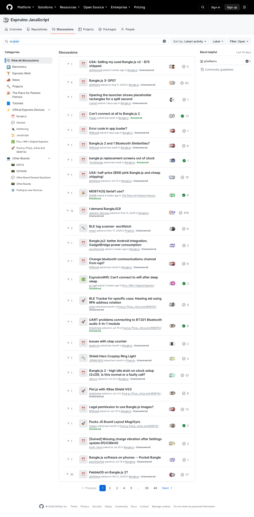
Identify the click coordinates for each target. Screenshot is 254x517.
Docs (134, 506)
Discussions (65, 29)
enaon (92, 230)
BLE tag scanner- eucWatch (110, 226)
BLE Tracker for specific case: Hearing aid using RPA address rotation (125, 300)
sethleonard (95, 70)
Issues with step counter (108, 341)
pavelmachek (96, 249)
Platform (24, 7)
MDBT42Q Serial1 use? (106, 191)
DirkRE (93, 195)
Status (108, 506)
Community (121, 506)
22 (187, 375)
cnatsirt (93, 103)
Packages (109, 29)
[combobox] (85, 41)
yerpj (92, 306)
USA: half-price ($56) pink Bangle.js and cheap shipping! (124, 175)
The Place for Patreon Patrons (138, 195)
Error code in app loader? (108, 128)
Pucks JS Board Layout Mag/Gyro (114, 422)
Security (97, 506)
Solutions (45, 7)
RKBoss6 (94, 132)
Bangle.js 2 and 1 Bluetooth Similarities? (119, 143)
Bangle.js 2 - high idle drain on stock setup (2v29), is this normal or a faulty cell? (121, 373)
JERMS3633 (96, 360)
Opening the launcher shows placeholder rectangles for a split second (120, 97)
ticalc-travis (96, 447)
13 (187, 116)
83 (186, 83)
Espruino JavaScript (30, 19)
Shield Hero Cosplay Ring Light (112, 356)
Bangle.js (132, 70)
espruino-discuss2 (99, 212)
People (130, 29)
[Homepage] (9, 7)
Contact (144, 506)
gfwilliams (210, 61)
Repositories (39, 29)
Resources (68, 7)
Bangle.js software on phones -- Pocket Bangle (125, 457)
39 (146, 488)
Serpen (93, 425)
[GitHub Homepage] (41, 506)
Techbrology (96, 162)
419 (186, 212)
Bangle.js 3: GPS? (102, 80)
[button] (164, 41)
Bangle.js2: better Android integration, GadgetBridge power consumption (118, 243)
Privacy (85, 506)
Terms (74, 506)
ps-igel (93, 285)
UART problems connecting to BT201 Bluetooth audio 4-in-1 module (125, 322)
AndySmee (95, 327)
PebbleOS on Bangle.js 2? (108, 472)
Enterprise (119, 7)
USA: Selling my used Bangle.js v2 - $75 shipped (119, 64)
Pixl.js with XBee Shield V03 (110, 389)
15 (187, 177)
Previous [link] (90, 488)
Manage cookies (161, 506)
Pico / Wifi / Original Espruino (138, 285)
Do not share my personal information (194, 506)
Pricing (139, 7)
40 (155, 488)
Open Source (94, 7)
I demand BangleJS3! (105, 209)
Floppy (93, 117)
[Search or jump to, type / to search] (203, 7)
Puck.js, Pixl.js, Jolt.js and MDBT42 (136, 306)
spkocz (93, 378)
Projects (88, 29)
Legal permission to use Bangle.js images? (121, 407)
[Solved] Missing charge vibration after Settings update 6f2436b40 (125, 441)
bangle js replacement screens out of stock (122, 158)
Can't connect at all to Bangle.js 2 (114, 114)
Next (165, 488)
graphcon (94, 345)
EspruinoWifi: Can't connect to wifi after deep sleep (123, 279)
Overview (16, 29)
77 (187, 474)
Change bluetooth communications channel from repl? (122, 261)
